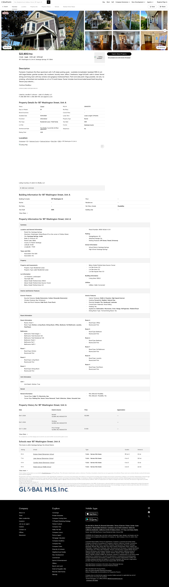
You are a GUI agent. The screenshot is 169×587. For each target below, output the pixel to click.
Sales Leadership (24, 518)
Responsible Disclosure (100, 527)
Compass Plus (56, 543)
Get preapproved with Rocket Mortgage (119, 57)
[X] (149, 516)
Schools (57, 6)
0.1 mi (139, 454)
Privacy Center (129, 525)
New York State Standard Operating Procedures (99, 570)
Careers (21, 527)
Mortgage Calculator (58, 538)
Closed (42, 106)
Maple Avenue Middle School (42, 467)
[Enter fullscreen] (102, 146)
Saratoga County (89, 125)
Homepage (22, 141)
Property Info (33, 6)
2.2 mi (139, 467)
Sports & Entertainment (59, 560)
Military (54, 563)
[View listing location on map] (99, 57)
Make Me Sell (56, 529)
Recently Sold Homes (58, 572)
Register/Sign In (162, 2)
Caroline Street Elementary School (43, 462)
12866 (51, 59)
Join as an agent (24, 524)
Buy (104, 2)
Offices (21, 532)
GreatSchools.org (46, 473)
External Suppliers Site (59, 569)
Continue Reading (25, 85)
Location (23, 6)
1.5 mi (139, 462)
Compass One (56, 527)
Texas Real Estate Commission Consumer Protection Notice (102, 565)
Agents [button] (149, 2)
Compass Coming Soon (59, 518)
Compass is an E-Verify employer (117, 527)
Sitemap (54, 574)
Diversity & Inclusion (58, 549)
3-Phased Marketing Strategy (61, 521)
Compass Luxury (57, 532)
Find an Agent (56, 535)
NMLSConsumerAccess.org (115, 578)
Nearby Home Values (69, 6)
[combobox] (30, 2)
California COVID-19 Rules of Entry (109, 530)
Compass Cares (57, 546)
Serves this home (96, 454)
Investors (22, 521)
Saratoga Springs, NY (42, 59)
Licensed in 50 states (92, 580)
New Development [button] (138, 2)
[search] (48, 2)
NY (27, 141)
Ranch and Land (57, 566)
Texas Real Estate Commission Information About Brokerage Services (104, 564)
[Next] (165, 30)
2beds (21, 57)
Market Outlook (57, 524)
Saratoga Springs (45, 141)
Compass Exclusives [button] (122, 2)
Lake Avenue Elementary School (43, 458)
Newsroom (22, 535)
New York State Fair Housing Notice (95, 569)
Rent (108, 2)
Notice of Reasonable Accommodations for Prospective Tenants (103, 572)
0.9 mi (139, 458)
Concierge (55, 513)
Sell (113, 2)
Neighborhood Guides (59, 552)
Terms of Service (119, 525)
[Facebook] (149, 512)
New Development (58, 555)
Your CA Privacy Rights (131, 530)
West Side (54, 141)
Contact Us (22, 529)
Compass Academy (58, 541)
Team (20, 515)
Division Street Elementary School (43, 454)
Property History (46, 6)
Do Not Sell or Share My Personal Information (100, 525)
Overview (14, 6)
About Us (22, 513)
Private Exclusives (57, 515)
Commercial (56, 557)
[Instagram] (149, 508)
